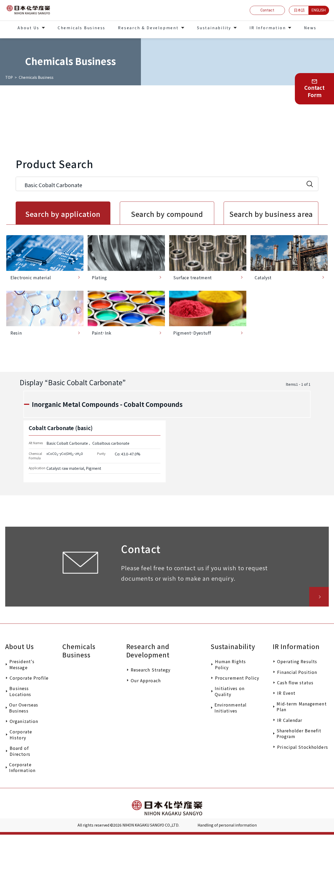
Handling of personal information (227, 825)
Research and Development (148, 650)
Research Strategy (151, 670)
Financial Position (297, 672)
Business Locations (20, 691)
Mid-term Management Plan (301, 706)
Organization (24, 721)
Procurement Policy (237, 678)
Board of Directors (20, 751)
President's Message (21, 664)
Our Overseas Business (23, 708)
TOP (9, 77)
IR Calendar (289, 720)
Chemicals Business (79, 650)
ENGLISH (319, 10)
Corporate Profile (29, 678)
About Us (19, 646)
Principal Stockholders (302, 747)
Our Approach (146, 680)
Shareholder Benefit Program (299, 733)
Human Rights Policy (230, 664)
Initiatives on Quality (229, 691)
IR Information (296, 646)
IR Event (286, 693)
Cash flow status (295, 682)
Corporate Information (22, 767)
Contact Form (314, 91)
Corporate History (21, 734)
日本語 (299, 10)
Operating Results (297, 661)
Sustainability (233, 646)
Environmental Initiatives (230, 708)
